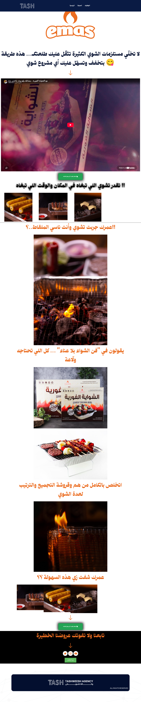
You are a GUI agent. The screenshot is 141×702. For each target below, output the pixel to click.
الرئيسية (72, 5)
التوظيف (87, 5)
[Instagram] (70, 653)
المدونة (80, 5)
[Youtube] (75, 653)
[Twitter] (65, 653)
